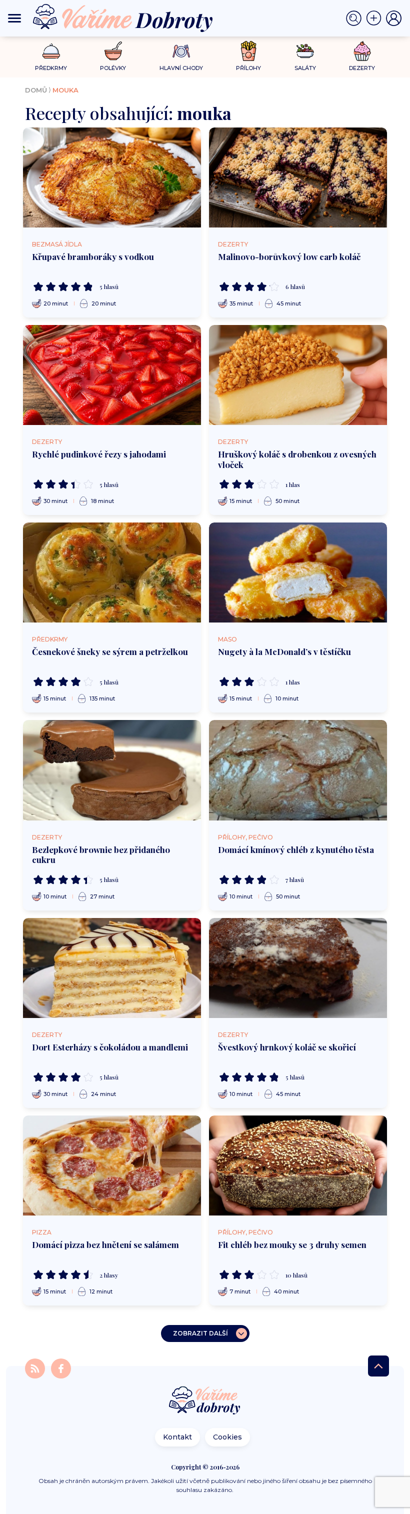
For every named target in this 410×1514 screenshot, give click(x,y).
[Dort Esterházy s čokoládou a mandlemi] (112, 968)
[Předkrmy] (51, 51)
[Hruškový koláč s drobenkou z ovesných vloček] (298, 375)
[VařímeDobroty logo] (122, 18)
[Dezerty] (362, 51)
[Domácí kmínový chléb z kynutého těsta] (298, 770)
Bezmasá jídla (57, 244)
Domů (36, 90)
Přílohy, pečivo (245, 837)
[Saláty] (305, 51)
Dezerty (233, 244)
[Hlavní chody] (181, 51)
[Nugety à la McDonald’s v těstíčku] (298, 572)
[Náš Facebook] (61, 1367)
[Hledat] (356, 18)
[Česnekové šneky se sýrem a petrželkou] (112, 572)
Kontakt (177, 1437)
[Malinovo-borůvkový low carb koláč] (298, 178)
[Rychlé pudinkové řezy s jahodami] (112, 375)
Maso (227, 639)
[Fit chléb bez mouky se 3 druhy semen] (298, 1166)
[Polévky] (113, 51)
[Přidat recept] (376, 18)
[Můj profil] (394, 18)
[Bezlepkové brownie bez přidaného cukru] (112, 770)
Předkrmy (50, 639)
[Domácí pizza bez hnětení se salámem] (112, 1166)
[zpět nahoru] (378, 1366)
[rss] (36, 1367)
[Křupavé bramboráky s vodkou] (112, 178)
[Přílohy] (249, 51)
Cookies (227, 1437)
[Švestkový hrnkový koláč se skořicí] (298, 968)
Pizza (42, 1232)
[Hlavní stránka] (205, 1401)
